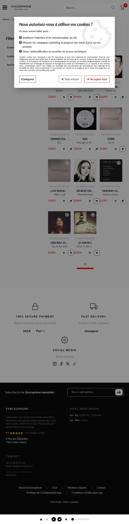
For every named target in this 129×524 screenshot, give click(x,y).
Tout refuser (71, 79)
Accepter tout (98, 79)
